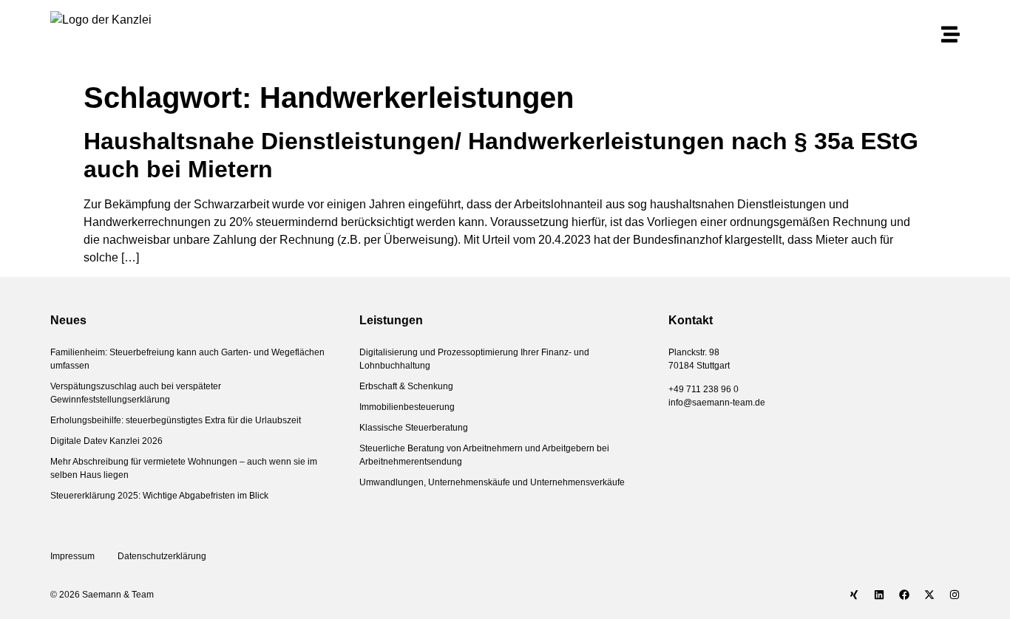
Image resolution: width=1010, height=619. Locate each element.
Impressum (72, 556)
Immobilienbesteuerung (407, 407)
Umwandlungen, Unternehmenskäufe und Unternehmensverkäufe (492, 482)
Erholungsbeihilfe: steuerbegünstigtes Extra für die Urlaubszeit (175, 420)
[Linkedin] (879, 594)
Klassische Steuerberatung (413, 428)
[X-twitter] (929, 594)
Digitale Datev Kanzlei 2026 (106, 441)
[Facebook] (904, 594)
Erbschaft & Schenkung (406, 386)
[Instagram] (954, 594)
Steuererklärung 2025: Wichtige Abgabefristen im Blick (159, 495)
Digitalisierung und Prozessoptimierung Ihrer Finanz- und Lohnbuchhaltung (474, 359)
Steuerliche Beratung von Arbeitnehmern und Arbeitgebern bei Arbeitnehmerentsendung (484, 455)
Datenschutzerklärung (163, 556)
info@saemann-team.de (716, 402)
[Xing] (854, 594)
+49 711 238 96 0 (703, 389)
